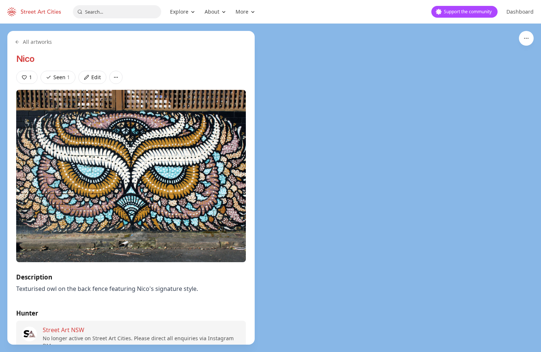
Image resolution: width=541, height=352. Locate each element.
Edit (96, 77)
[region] (270, 188)
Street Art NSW (63, 330)
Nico (25, 58)
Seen (61, 77)
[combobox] (117, 11)
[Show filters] (526, 38)
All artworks (37, 41)
